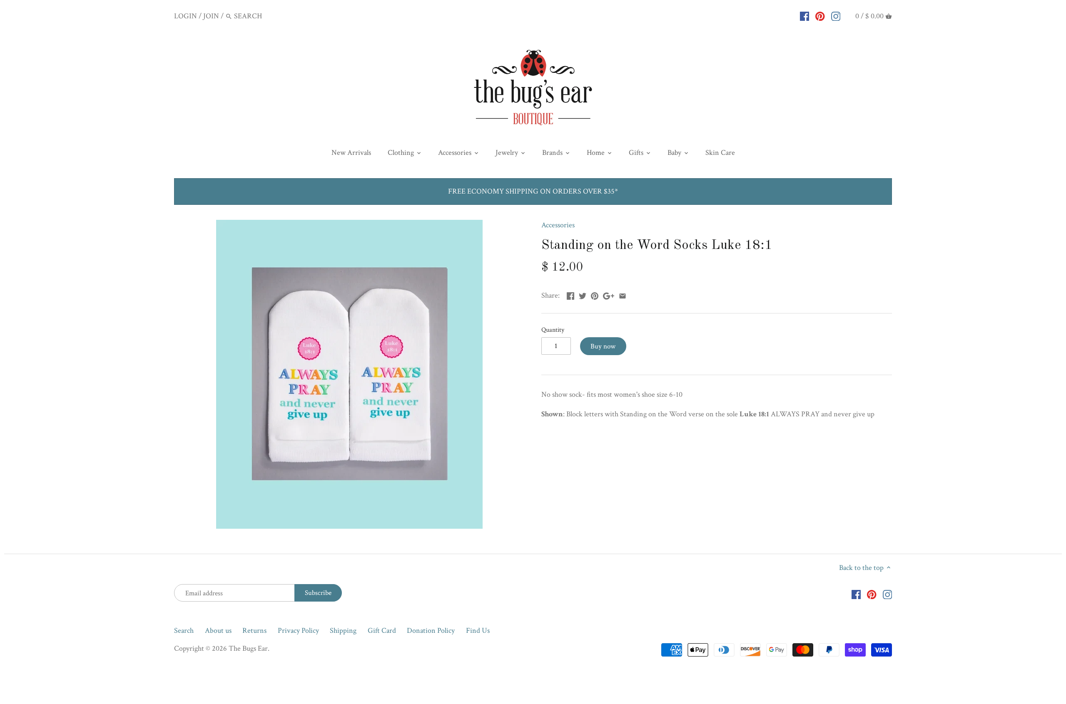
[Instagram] (836, 16)
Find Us (478, 630)
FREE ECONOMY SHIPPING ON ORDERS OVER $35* (533, 191)
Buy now (602, 346)
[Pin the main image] (594, 294)
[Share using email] (622, 294)
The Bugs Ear (248, 648)
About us (218, 630)
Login (185, 16)
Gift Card (382, 630)
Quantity (552, 330)
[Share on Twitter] (582, 294)
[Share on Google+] (608, 294)
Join (211, 16)
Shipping (343, 630)
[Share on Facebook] (570, 294)
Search (184, 630)
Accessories (558, 225)
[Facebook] (804, 16)
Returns (254, 630)
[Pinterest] (820, 16)
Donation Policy (431, 630)
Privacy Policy (298, 630)
